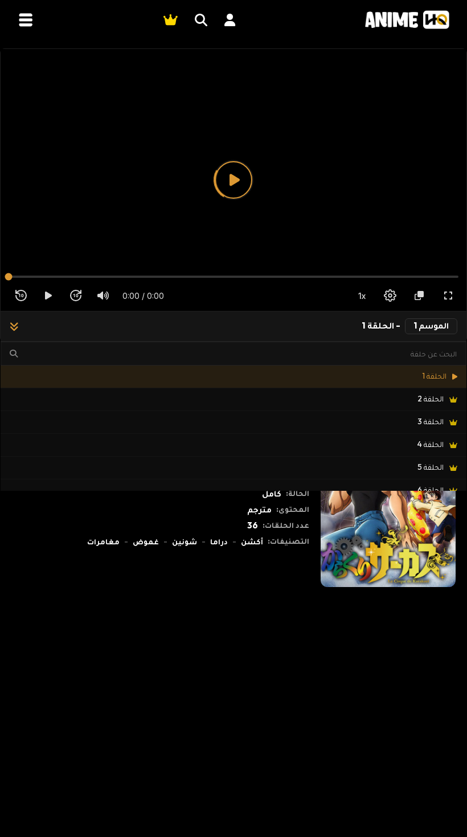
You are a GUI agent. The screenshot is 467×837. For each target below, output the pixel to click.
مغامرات (103, 541)
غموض (146, 541)
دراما (219, 541)
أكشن (252, 541)
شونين (184, 541)
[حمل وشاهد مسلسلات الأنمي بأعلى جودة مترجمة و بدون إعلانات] (407, 19)
